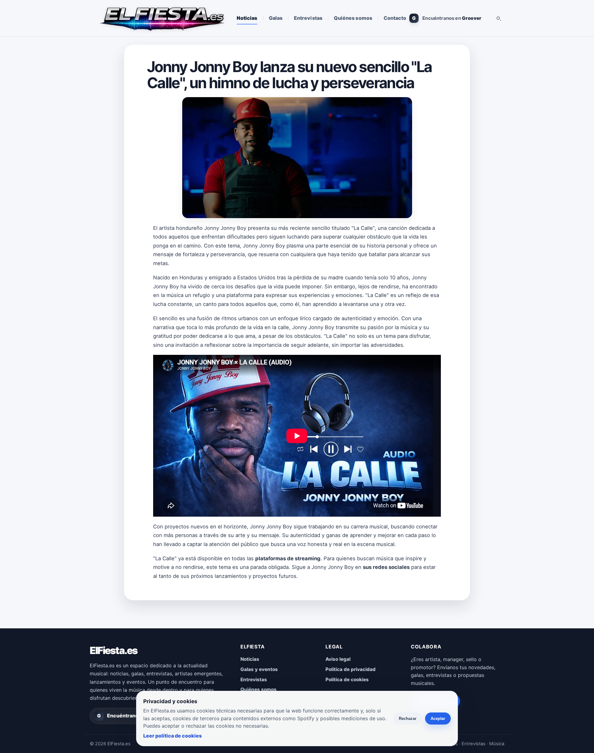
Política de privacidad (350, 669)
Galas (275, 18)
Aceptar (438, 718)
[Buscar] (498, 18)
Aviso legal (338, 659)
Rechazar (407, 718)
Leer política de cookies (172, 736)
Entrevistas (308, 18)
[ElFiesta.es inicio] (161, 18)
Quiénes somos (353, 18)
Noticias (247, 18)
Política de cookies (347, 679)
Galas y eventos (259, 669)
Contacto (395, 18)
